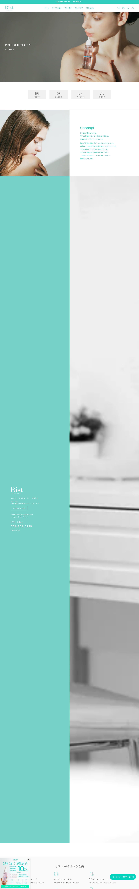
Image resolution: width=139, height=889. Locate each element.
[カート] (132, 8)
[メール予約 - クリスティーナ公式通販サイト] (80, 94)
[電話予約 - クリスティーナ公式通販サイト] (102, 94)
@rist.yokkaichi (23, 517)
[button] (56, 8)
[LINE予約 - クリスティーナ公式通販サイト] (58, 94)
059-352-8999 (21, 526)
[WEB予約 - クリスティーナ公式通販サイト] (37, 94)
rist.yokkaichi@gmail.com (24, 514)
